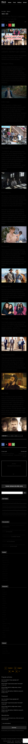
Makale (4, 614)
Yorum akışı (5, 651)
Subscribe (14, 727)
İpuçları (4, 612)
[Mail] (14, 474)
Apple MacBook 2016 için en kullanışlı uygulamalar (7, 454)
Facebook (10, 668)
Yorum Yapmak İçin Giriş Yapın (14, 486)
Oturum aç (5, 646)
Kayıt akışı (4, 648)
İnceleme (4, 607)
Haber (7, 13)
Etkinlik (4, 601)
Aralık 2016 (5, 578)
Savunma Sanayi (6, 623)
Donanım (4, 594)
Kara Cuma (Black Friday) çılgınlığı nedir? (11, 502)
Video (14, 435)
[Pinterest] (9, 25)
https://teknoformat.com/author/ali (14, 465)
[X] (6, 25)
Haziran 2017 (5, 564)
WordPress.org (6, 653)
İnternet (4, 610)
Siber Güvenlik (5, 628)
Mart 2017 (4, 571)
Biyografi (4, 592)
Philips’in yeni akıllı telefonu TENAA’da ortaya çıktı (14, 512)
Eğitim (3, 596)
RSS (13, 671)
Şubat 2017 (5, 573)
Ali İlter (5, 21)
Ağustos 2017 (5, 560)
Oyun (3, 621)
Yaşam (4, 634)
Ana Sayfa (3, 11)
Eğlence (8, 11)
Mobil (3, 616)
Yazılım (4, 637)
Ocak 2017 (5, 576)
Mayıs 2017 (5, 567)
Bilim (3, 589)
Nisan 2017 (5, 569)
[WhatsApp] (13, 25)
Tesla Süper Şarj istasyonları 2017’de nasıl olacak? (20, 455)
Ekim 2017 (4, 558)
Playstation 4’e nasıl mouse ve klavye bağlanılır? (13, 525)
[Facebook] (2, 25)
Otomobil (4, 619)
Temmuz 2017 (5, 562)
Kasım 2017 (5, 555)
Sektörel (4, 625)
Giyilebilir (4, 603)
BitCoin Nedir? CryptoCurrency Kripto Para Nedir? (13, 505)
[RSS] (9, 671)
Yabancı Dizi (19, 435)
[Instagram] (15, 668)
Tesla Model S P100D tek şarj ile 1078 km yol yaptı (14, 515)
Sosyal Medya (5, 630)
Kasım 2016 (5, 580)
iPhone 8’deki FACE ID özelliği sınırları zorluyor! (13, 508)
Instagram (20, 668)
